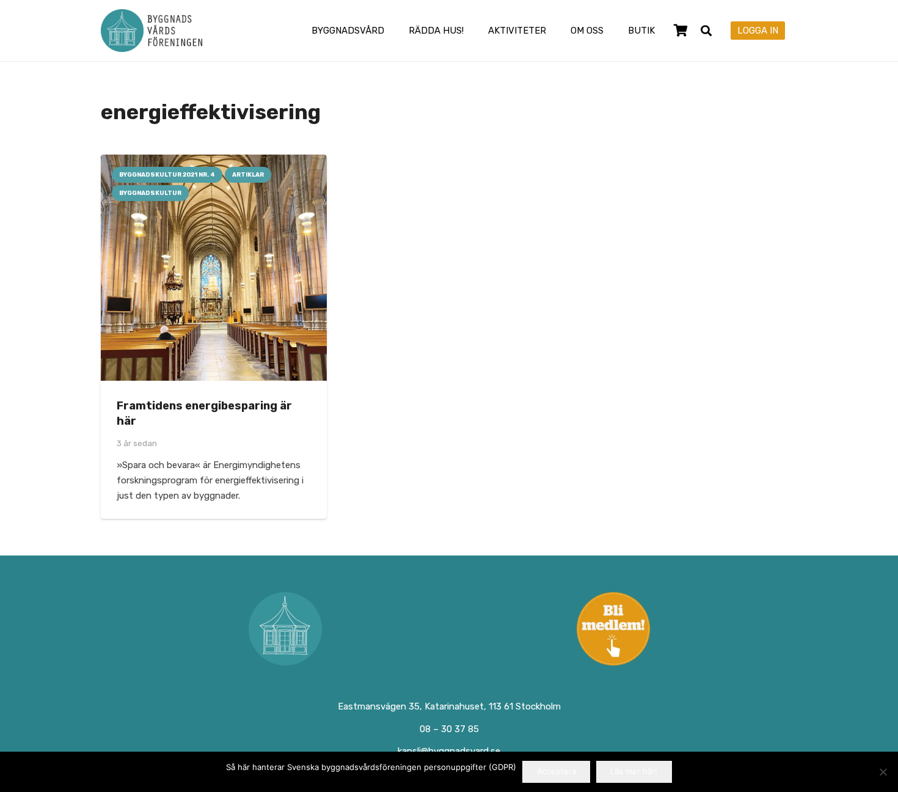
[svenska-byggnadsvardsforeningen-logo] (151, 30)
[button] (392, 30)
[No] (883, 772)
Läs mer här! (633, 771)
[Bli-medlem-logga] (613, 629)
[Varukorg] (680, 30)
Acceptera (556, 771)
